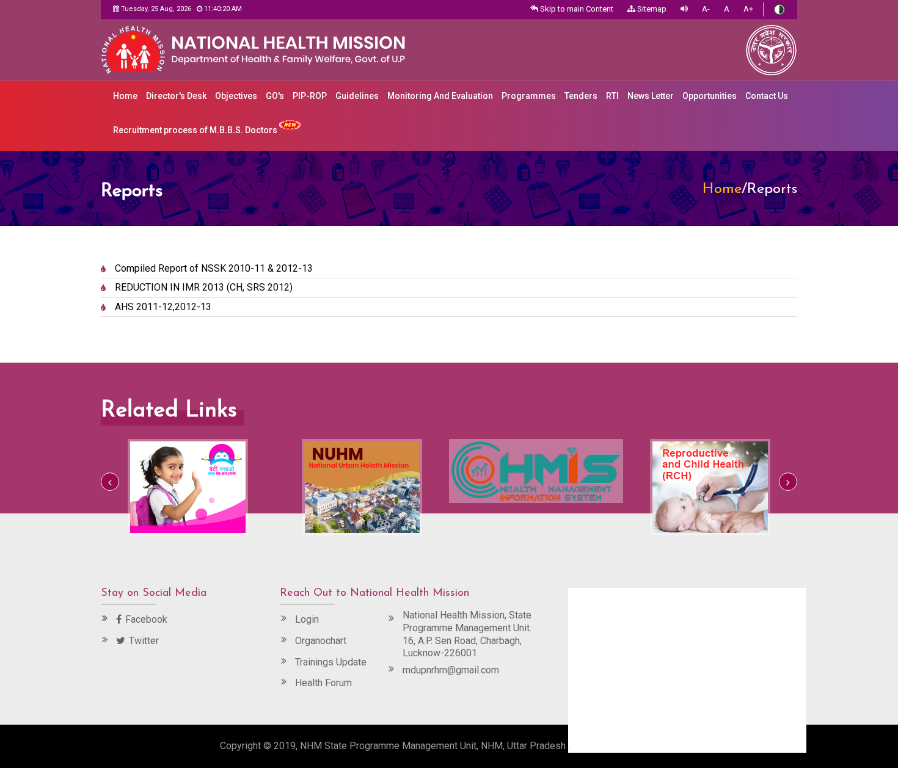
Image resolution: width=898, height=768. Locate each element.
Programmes (529, 96)
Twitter (144, 641)
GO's (275, 96)
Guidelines (357, 96)
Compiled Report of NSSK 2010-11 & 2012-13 (214, 268)
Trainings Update (331, 662)
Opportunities (709, 96)
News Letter (650, 96)
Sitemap (650, 8)
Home (125, 96)
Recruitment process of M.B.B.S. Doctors (196, 130)
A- (706, 8)
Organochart (320, 641)
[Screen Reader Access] (684, 9)
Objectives (236, 96)
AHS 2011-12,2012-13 (163, 307)
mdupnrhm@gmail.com (451, 670)
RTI (612, 96)
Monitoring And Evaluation (440, 96)
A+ (748, 8)
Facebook (146, 619)
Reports (772, 189)
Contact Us (766, 96)
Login (307, 619)
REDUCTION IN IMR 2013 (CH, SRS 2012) (204, 287)
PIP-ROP (310, 96)
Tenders (580, 96)
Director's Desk (176, 96)
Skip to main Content (575, 8)
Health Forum (323, 683)
